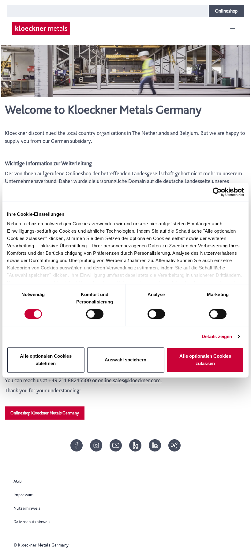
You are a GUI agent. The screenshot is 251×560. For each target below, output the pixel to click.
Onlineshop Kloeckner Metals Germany (44, 412)
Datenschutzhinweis (31, 521)
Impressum (23, 494)
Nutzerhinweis (26, 508)
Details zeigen (217, 336)
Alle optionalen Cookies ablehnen (45, 359)
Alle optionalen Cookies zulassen (205, 359)
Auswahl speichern (125, 359)
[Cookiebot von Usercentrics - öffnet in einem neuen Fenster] (217, 191)
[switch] (94, 314)
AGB (17, 481)
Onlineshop (226, 11)
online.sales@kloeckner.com (129, 380)
